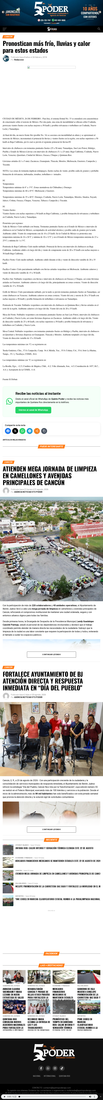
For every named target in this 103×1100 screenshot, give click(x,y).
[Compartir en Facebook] (8, 431)
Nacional (37, 1075)
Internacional (50, 1075)
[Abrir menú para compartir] (37, 431)
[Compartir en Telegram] (30, 431)
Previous (3, 12)
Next (100, 12)
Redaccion (19, 60)
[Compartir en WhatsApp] (22, 431)
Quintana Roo (64, 1075)
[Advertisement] (51, 930)
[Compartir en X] (15, 431)
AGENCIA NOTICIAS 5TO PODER (28, 492)
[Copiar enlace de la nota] (44, 431)
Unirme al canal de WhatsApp (33, 410)
